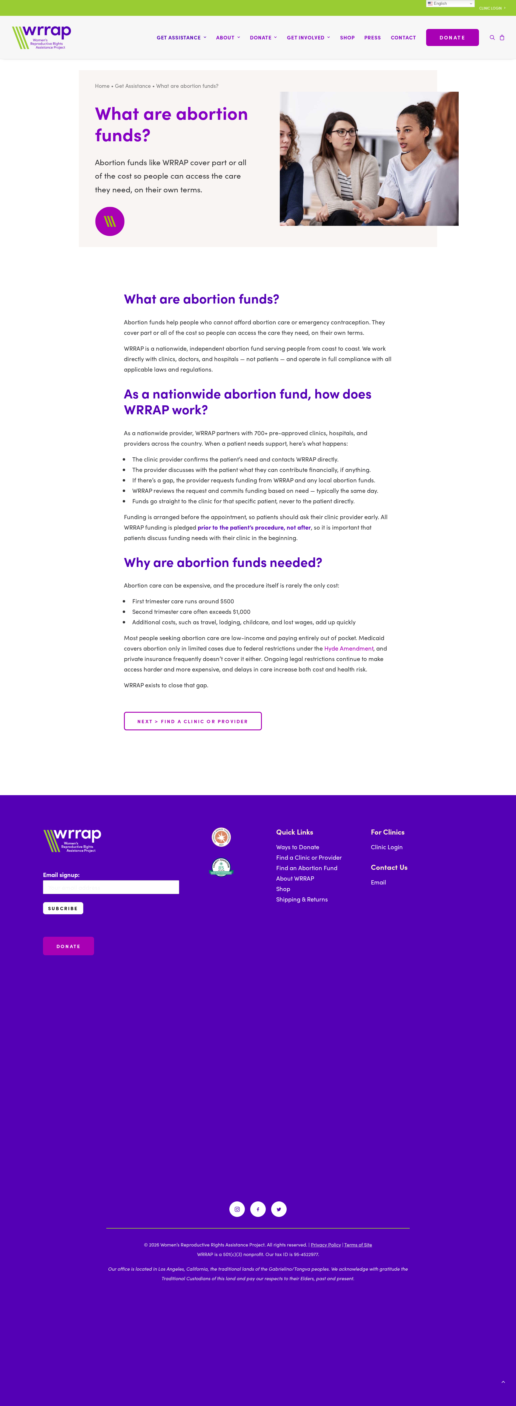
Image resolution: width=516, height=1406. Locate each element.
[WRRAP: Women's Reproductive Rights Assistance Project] (41, 37)
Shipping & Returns (302, 899)
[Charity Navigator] (221, 867)
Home (102, 85)
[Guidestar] (221, 837)
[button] (493, 37)
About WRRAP (295, 878)
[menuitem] (492, 8)
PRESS (372, 37)
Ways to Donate (297, 846)
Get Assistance (133, 85)
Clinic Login (387, 846)
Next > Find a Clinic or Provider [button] (192, 721)
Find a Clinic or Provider (309, 857)
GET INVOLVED (306, 37)
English (440, 3)
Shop (283, 888)
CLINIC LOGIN (490, 7)
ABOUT (225, 37)
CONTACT (403, 37)
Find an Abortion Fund (306, 867)
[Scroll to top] (503, 1380)
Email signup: (61, 874)
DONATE (260, 37)
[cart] (501, 37)
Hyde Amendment (348, 648)
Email (378, 882)
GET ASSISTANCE (179, 37)
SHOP (347, 37)
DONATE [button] (68, 946)
